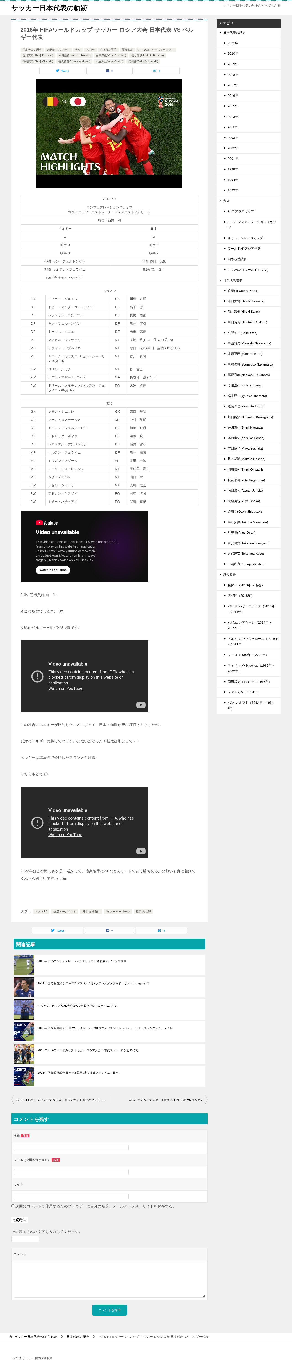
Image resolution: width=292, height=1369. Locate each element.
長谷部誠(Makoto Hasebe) (147, 55)
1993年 (233, 190)
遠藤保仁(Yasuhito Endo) (245, 406)
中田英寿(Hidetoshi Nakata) (247, 322)
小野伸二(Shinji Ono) (243, 333)
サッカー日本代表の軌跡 (49, 8)
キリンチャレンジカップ (245, 238)
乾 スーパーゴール (118, 911)
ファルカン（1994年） (244, 692)
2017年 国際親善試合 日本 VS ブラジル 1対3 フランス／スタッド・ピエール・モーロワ (94, 983)
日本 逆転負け (91, 911)
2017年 (233, 85)
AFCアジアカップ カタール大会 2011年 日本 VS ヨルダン (167, 1100)
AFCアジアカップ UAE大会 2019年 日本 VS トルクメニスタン (77, 1005)
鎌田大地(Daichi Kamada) (246, 301)
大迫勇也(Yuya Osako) (109, 61)
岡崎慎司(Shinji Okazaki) (38, 61)
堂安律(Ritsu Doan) (242, 532)
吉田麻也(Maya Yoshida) (111, 55)
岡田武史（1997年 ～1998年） (250, 681)
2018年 (90, 49)
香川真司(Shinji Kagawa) (38, 55)
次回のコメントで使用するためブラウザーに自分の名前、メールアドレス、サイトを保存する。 (95, 1206)
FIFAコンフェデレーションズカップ (252, 224)
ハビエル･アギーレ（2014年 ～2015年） (250, 625)
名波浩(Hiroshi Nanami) (245, 385)
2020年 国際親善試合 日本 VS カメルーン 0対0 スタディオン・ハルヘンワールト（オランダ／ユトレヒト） (106, 1028)
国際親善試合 (237, 259)
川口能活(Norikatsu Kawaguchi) (250, 417)
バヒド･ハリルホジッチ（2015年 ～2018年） (251, 609)
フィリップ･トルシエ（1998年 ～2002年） (252, 668)
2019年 (233, 64)
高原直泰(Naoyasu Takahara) (249, 375)
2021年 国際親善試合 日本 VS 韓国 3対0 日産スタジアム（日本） (79, 1072)
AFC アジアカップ (241, 211)
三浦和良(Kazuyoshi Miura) (247, 564)
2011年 (233, 127)
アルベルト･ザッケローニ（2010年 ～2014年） (253, 641)
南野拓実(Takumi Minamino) (248, 522)
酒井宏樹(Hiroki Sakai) (244, 311)
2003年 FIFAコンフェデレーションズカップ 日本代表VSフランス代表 (82, 961)
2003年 (233, 138)
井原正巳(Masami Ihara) (245, 354)
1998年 (233, 169)
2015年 (233, 106)
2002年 (233, 148)
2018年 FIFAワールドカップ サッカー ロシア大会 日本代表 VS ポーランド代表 (63, 1100)
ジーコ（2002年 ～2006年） (248, 655)
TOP (35, 1337)
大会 (78, 49)
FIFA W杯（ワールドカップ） (156, 49)
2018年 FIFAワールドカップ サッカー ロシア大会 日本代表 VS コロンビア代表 (88, 1050)
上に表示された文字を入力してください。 (47, 1232)
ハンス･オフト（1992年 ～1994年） (251, 705)
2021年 (233, 43)
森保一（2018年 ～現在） (246, 585)
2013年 (233, 117)
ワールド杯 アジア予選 (244, 248)
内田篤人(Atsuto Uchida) (245, 490)
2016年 (233, 95)
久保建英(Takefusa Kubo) (246, 553)
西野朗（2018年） (58, 49)
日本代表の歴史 (32, 49)
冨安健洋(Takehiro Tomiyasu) (249, 543)
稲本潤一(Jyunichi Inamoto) (247, 396)
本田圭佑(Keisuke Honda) (75, 55)
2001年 (233, 158)
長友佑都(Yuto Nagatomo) (74, 61)
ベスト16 (41, 911)
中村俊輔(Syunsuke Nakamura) (250, 364)
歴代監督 (127, 49)
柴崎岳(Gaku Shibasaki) (143, 61)
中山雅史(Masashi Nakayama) (249, 343)
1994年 (233, 180)
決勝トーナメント (64, 911)
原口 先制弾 (143, 911)
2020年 (233, 53)
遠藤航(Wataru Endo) (243, 290)
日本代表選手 (108, 49)
